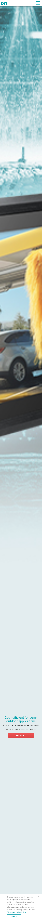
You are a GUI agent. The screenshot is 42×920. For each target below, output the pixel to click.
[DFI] (4, 3)
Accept (14, 916)
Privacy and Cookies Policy (16, 912)
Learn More (20, 735)
